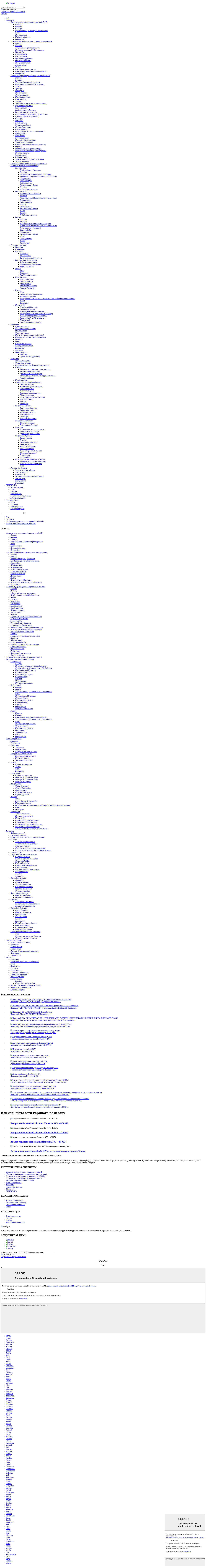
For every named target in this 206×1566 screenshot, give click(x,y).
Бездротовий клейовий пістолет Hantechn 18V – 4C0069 (39, 1123)
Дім (7, 517)
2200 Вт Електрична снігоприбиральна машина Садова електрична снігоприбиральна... (46, 1101)
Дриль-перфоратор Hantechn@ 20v (24, 1076)
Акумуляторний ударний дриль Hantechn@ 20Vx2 (30, 1045)
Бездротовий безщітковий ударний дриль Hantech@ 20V (33, 1070)
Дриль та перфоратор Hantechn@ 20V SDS (27, 1064)
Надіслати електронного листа (13, 1257)
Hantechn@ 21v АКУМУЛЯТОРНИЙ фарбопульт (30, 1014)
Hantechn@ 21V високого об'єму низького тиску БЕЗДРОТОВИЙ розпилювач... (43, 1020)
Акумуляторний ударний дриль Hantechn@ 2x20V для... (33, 1033)
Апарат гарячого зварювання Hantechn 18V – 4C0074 (38, 1142)
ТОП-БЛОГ (49, 1252)
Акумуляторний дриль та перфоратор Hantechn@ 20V (32, 1088)
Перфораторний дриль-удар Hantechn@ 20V (28, 1057)
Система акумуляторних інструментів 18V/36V (25, 521)
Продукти (10, 519)
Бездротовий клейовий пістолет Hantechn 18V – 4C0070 (39, 1132)
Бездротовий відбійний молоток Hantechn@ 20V (30, 1039)
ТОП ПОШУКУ (62, 1252)
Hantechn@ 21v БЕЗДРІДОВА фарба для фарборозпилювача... (35, 1002)
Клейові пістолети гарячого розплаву (21, 524)
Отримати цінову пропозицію (13, 12)
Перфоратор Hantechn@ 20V (22, 1051)
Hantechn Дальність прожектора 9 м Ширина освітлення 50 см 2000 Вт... (39, 1095)
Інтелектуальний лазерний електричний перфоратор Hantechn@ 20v (38, 1082)
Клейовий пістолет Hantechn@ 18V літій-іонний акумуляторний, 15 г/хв (47, 1151)
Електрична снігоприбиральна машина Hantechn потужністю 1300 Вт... (39, 1107)
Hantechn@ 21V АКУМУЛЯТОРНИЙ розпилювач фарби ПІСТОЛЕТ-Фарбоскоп (43, 1008)
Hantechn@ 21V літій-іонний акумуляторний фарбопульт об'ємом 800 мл (40, 1026)
